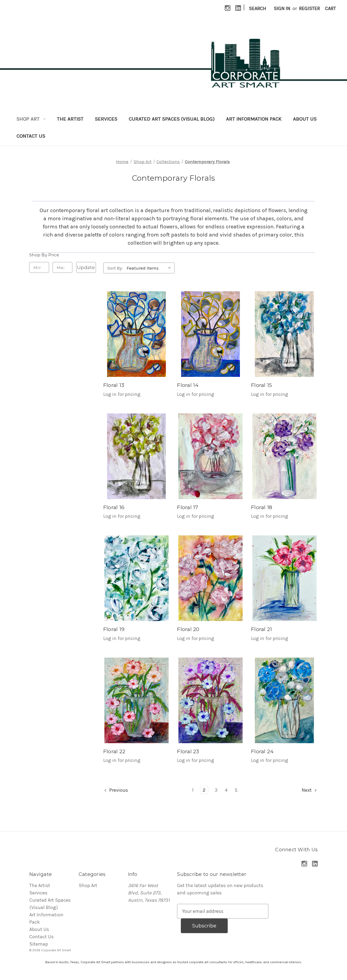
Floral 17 (187, 507)
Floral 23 (188, 751)
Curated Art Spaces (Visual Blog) (172, 119)
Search (257, 8)
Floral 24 (262, 751)
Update (86, 267)
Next (307, 790)
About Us (305, 119)
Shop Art (28, 119)
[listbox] (150, 268)
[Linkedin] (238, 8)
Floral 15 (261, 385)
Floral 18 (261, 507)
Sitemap (38, 944)
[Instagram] (227, 8)
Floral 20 (188, 629)
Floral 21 (261, 629)
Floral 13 (113, 385)
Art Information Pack (254, 119)
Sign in (282, 8)
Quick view (136, 334)
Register (309, 8)
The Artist (70, 119)
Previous (118, 790)
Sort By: (115, 268)
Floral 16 (113, 507)
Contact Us (31, 136)
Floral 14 (187, 385)
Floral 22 (114, 751)
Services (106, 119)
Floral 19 (113, 629)
